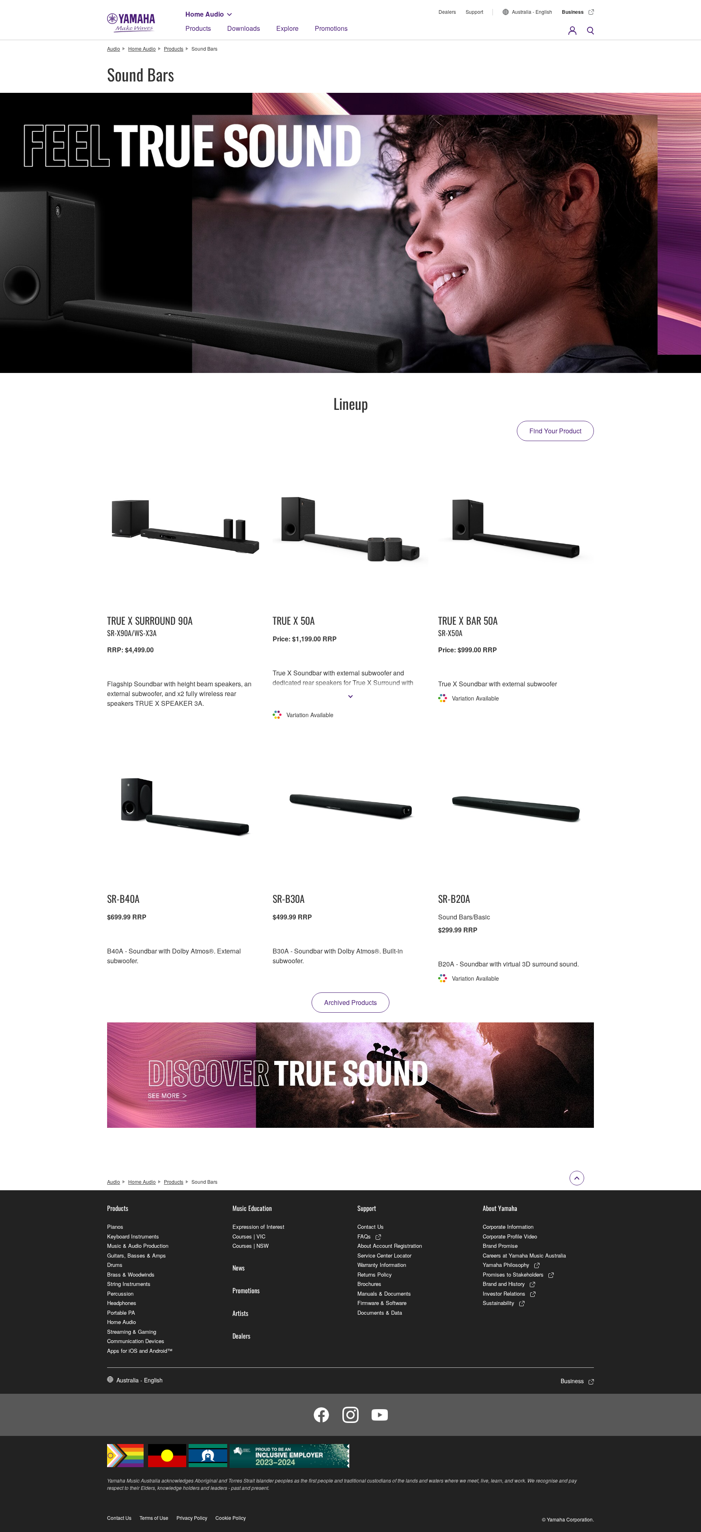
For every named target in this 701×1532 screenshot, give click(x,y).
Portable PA (121, 1312)
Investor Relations (504, 1293)
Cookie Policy (230, 1517)
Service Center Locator (384, 1255)
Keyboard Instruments (133, 1236)
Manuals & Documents (384, 1293)
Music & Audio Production (137, 1245)
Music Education (252, 1208)
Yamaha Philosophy (506, 1264)
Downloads (243, 28)
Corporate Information (508, 1226)
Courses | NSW (250, 1245)
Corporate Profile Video (510, 1236)
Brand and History (504, 1284)
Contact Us (370, 1226)
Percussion (120, 1293)
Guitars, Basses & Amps (136, 1255)
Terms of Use (154, 1517)
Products (198, 28)
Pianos (115, 1226)
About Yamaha (500, 1208)
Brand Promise (500, 1245)
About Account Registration (389, 1245)
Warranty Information (381, 1264)
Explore (287, 28)
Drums (115, 1264)
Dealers (447, 11)
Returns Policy (374, 1274)
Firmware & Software (381, 1303)
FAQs (364, 1236)
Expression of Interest (258, 1226)
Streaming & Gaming (131, 1331)
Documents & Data (379, 1312)
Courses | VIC (248, 1236)
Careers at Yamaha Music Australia (524, 1255)
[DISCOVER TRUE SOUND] (350, 1075)
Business (573, 11)
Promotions (331, 28)
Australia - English (532, 11)
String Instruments (129, 1284)
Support (474, 11)
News (238, 1268)
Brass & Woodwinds (131, 1274)
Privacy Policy (191, 1517)
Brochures (369, 1284)
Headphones (121, 1303)
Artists (240, 1313)
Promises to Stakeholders (513, 1274)
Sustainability (498, 1303)
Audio (113, 48)
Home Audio (204, 14)
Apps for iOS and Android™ (139, 1350)
